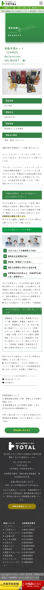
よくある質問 (10, 539)
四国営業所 (28, 559)
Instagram (9, 382)
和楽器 (13, 344)
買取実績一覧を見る (22, 430)
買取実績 (8, 556)
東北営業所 (28, 549)
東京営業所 (28, 533)
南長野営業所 (29, 546)
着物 (18, 331)
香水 (27, 341)
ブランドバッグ (16, 338)
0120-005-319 (24, 462)
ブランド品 (19, 318)
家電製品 (8, 318)
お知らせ (8, 543)
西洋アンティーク (15, 341)
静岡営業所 (28, 556)
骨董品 (23, 321)
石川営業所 (28, 539)
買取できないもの (12, 552)
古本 (33, 325)
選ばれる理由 (22, 7)
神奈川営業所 (29, 530)
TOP (42, 578)
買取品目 (8, 549)
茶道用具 (29, 344)
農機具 (15, 321)
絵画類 (36, 331)
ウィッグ (25, 325)
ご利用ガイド (7, 7)
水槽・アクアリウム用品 (22, 334)
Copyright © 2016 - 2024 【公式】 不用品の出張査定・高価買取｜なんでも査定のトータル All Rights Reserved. (22, 577)
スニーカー (26, 331)
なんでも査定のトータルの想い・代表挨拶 (23, 303)
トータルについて (12, 533)
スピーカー (9, 331)
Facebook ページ (12, 379)
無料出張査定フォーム (22, 506)
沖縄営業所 (28, 562)
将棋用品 (16, 325)
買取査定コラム (37, 7)
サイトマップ (10, 559)
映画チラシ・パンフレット (19, 328)
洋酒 (35, 328)
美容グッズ (32, 321)
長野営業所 (28, 543)
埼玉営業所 (28, 536)
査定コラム (9, 546)
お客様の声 (9, 536)
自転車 (21, 344)
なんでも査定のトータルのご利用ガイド (22, 363)
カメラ (7, 325)
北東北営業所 (29, 552)
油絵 (8, 334)
